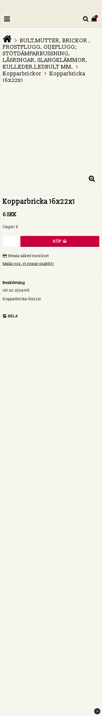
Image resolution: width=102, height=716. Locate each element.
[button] (91, 179)
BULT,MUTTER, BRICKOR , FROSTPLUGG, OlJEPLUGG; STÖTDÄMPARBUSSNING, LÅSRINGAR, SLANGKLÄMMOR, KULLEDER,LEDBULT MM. (46, 53)
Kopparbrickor (22, 74)
